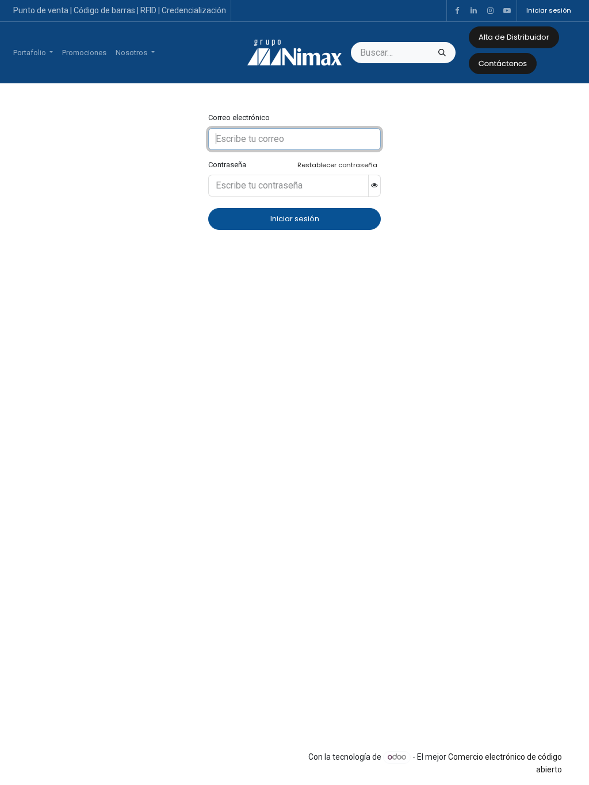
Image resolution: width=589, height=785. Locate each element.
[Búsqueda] (442, 53)
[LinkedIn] (473, 10)
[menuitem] (33, 53)
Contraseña (227, 164)
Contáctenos (503, 63)
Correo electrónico (239, 117)
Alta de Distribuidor (514, 37)
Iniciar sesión (548, 10)
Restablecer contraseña (337, 165)
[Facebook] (456, 10)
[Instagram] (490, 10)
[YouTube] (506, 10)
